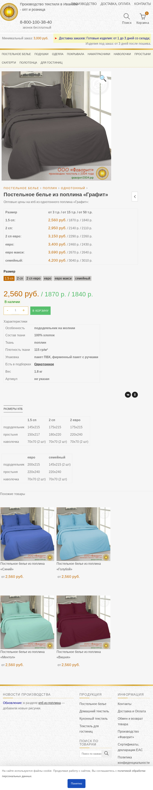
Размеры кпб (13, 408)
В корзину (40, 310)
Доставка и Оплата (132, 711)
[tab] (13, 408)
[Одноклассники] (135, 395)
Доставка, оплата (115, 4)
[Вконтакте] (128, 395)
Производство (84, 4)
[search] (106, 753)
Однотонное (44, 364)
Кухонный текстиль (93, 718)
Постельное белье (92, 704)
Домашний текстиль (94, 711)
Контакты (142, 4)
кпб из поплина (49, 703)
